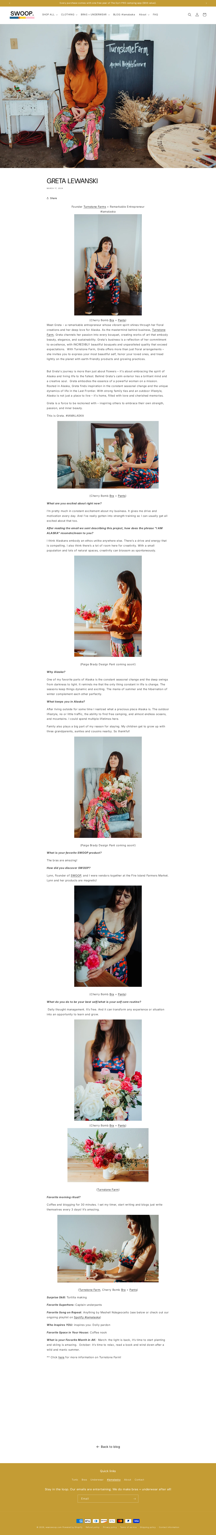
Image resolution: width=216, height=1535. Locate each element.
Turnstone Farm (107, 1189)
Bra (112, 320)
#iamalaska (113, 1479)
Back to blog (110, 1446)
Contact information (169, 1527)
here (61, 1357)
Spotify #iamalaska (87, 1317)
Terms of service (128, 1527)
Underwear (96, 1479)
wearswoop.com (54, 1527)
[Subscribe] (134, 1499)
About (127, 1479)
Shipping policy (148, 1527)
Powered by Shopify (72, 1527)
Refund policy (93, 1527)
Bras (84, 1479)
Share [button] (53, 198)
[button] (49, 14)
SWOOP (76, 875)
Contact (139, 1479)
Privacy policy (110, 1527)
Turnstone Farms (95, 206)
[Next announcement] (206, 3)
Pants (121, 320)
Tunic (75, 1479)
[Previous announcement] (9, 3)
